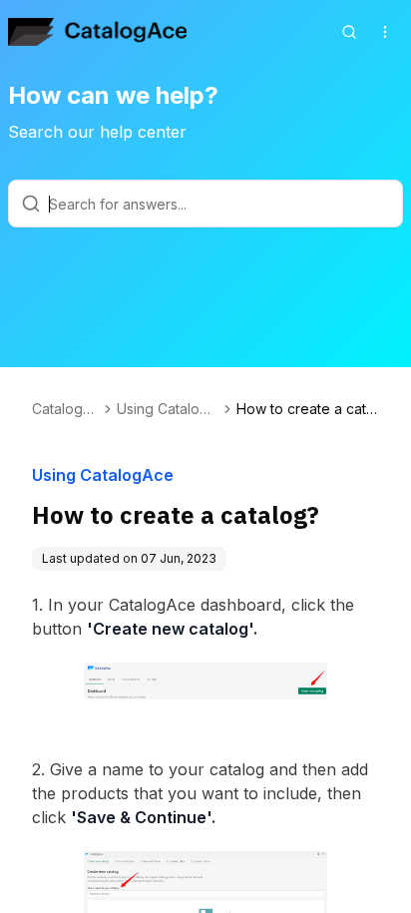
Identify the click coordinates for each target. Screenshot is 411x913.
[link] (307, 409)
